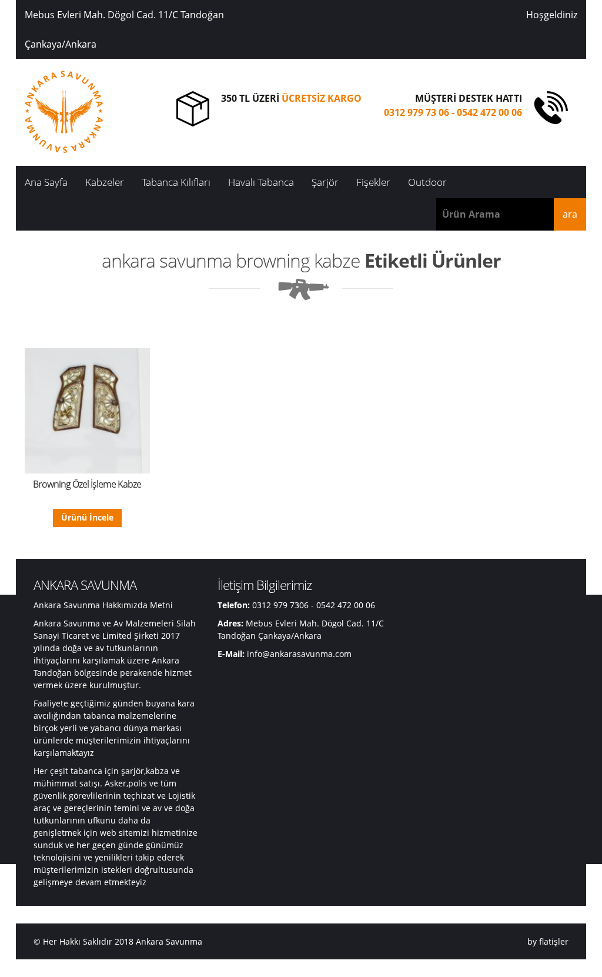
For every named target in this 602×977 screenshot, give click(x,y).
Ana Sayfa (46, 182)
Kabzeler (104, 182)
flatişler (553, 941)
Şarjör (325, 182)
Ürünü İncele (87, 517)
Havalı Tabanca (261, 182)
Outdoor (427, 182)
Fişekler (373, 182)
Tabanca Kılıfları (176, 182)
